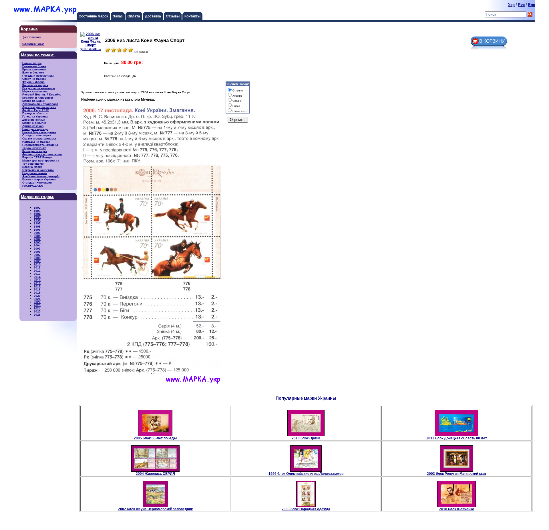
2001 (37, 236)
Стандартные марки (36, 135)
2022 (37, 302)
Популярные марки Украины (306, 398)
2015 (37, 280)
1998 (37, 226)
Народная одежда (35, 129)
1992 (37, 207)
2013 (37, 273)
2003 (37, 242)
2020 (37, 295)
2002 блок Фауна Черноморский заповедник (155, 509)
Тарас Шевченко (34, 148)
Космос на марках (35, 85)
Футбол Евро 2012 (35, 110)
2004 (37, 245)
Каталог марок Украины (39, 179)
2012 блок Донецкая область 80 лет (456, 438)
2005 (37, 248)
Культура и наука (34, 151)
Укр (511, 5)
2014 (37, 276)
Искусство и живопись (38, 88)
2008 (37, 258)
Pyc (521, 5)
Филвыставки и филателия (42, 154)
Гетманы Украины (35, 116)
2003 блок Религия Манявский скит (456, 473)
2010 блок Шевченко (456, 509)
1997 (37, 223)
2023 (37, 305)
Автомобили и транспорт (40, 103)
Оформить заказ (33, 43)
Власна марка (32, 166)
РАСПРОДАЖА (32, 185)
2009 (37, 261)
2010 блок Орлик (306, 438)
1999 (37, 229)
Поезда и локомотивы (38, 75)
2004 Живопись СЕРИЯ (155, 473)
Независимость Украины (40, 144)
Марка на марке (33, 100)
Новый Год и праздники (39, 132)
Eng (531, 5)
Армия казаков (32, 125)
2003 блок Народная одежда (306, 509)
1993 (37, 210)
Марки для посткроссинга (40, 160)
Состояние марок (93, 16)
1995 (37, 217)
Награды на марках (36, 141)
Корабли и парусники (37, 97)
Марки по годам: (37, 197)
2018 (37, 289)
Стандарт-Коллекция (37, 182)
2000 (37, 232)
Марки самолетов (34, 91)
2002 (37, 239)
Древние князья (33, 119)
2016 (37, 283)
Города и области (34, 113)
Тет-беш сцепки (33, 163)
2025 (37, 311)
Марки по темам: (38, 55)
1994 (37, 214)
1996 (37, 220)
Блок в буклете (33, 72)
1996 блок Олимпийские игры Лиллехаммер (305, 473)
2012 (37, 270)
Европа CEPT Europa (37, 157)
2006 (37, 251)
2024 (37, 308)
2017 (37, 286)
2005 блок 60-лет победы (155, 438)
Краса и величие (34, 69)
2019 (37, 292)
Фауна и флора (33, 81)
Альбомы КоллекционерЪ (40, 176)
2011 (37, 267)
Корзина (29, 29)
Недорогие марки (34, 173)
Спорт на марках (34, 78)
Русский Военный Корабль (41, 94)
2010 (37, 264)
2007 (37, 254)
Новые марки (31, 63)
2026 (37, 314)
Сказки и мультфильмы (39, 138)
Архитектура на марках (39, 107)
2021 (37, 298)
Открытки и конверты (38, 170)
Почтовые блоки (34, 66)
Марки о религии (34, 122)
